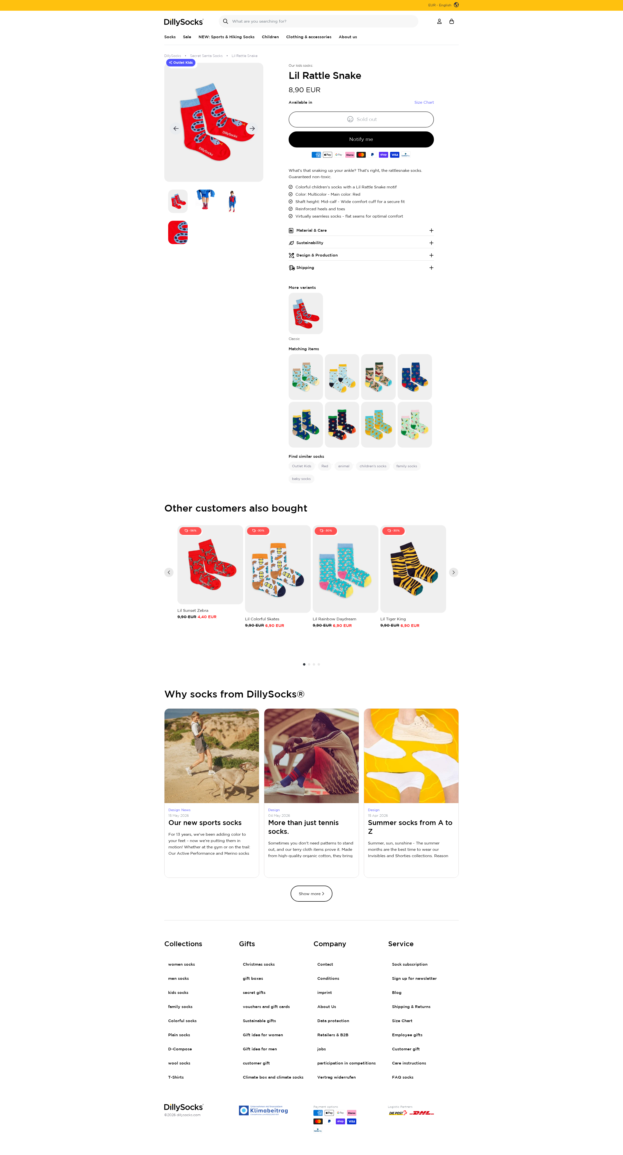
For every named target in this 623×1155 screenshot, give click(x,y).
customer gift (256, 1063)
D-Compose (180, 1049)
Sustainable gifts (259, 1021)
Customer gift (406, 1049)
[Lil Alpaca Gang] (306, 377)
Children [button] (270, 37)
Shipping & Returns (411, 1007)
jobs (321, 1049)
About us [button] (348, 37)
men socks (178, 979)
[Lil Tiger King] (413, 569)
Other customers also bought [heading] (235, 508)
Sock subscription (410, 964)
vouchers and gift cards (266, 1007)
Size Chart (402, 1021)
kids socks (178, 993)
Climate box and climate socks (273, 1077)
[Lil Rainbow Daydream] (345, 569)
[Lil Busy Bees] (342, 377)
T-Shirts (176, 1077)
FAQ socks (402, 1077)
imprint (324, 993)
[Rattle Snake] (306, 313)
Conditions (328, 979)
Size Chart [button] (424, 102)
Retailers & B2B (332, 1035)
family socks (180, 1007)
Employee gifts (407, 1035)
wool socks (179, 1063)
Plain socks (179, 1035)
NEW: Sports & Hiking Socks (227, 37)
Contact (325, 964)
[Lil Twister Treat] (415, 424)
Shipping (305, 268)
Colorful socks (182, 1021)
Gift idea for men (260, 1049)
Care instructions (409, 1063)
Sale (187, 37)
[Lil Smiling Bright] (378, 424)
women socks (181, 964)
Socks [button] (170, 37)
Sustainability (309, 243)
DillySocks (172, 56)
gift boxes (253, 979)
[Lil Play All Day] (342, 424)
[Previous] (169, 572)
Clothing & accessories (308, 37)
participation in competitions (346, 1063)
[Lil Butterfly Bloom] (378, 377)
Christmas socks (259, 964)
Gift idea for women (263, 1035)
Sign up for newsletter (414, 979)
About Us (326, 1007)
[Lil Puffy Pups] (415, 377)
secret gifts (254, 993)
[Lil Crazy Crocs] (306, 424)
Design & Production (317, 255)
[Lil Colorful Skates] (278, 569)
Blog (397, 993)
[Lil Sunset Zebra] (210, 564)
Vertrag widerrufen (336, 1077)
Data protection (333, 1021)
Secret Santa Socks (206, 56)
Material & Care (311, 230)
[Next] (453, 572)
